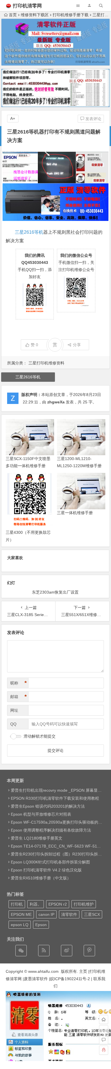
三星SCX (92, 914)
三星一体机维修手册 (75, 512)
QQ (13, 724)
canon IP (46, 914)
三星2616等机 (29, 232)
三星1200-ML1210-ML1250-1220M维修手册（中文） (79, 465)
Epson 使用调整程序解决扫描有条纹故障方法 (51, 830)
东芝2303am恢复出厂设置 (55, 592)
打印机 (17, 904)
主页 (83, 971)
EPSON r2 (57, 904)
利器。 (36, 904)
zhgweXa (56, 402)
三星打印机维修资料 (46, 363)
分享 (77, 344)
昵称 (18, 683)
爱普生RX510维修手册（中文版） (41, 878)
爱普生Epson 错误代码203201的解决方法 (48, 806)
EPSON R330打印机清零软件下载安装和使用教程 (55, 798)
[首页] (103, 1019)
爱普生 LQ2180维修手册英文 (36, 838)
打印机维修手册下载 (71, 15)
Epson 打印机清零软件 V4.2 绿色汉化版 (46, 870)
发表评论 (92, 118)
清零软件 (69, 914)
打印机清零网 (27, 6)
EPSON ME (21, 914)
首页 (13, 15)
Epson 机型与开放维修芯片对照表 (41, 814)
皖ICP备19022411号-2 (70, 978)
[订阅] (44, 950)
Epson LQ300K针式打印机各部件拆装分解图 (50, 862)
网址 (14, 710)
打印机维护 (84, 904)
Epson (41, 924)
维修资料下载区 (35, 15)
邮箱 (18, 696)
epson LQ (19, 924)
